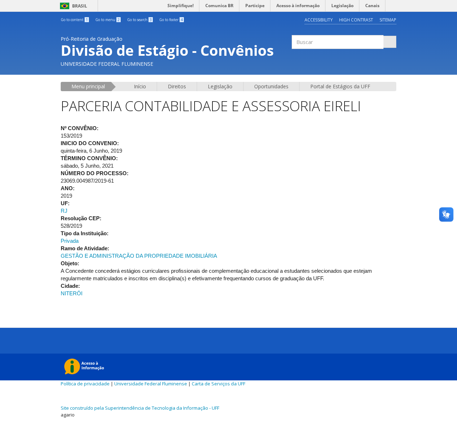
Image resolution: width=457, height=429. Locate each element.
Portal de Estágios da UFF (340, 86)
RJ (64, 211)
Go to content (74, 19)
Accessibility (319, 20)
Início (140, 86)
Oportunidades (271, 86)
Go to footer (171, 19)
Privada (70, 241)
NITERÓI (71, 293)
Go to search (139, 19)
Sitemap (388, 20)
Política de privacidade (85, 383)
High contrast (356, 20)
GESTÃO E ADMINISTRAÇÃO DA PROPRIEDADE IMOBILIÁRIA (139, 256)
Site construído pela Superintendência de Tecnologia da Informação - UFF (140, 408)
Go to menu (107, 19)
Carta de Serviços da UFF (218, 383)
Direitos (177, 86)
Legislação (220, 86)
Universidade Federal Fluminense (150, 383)
